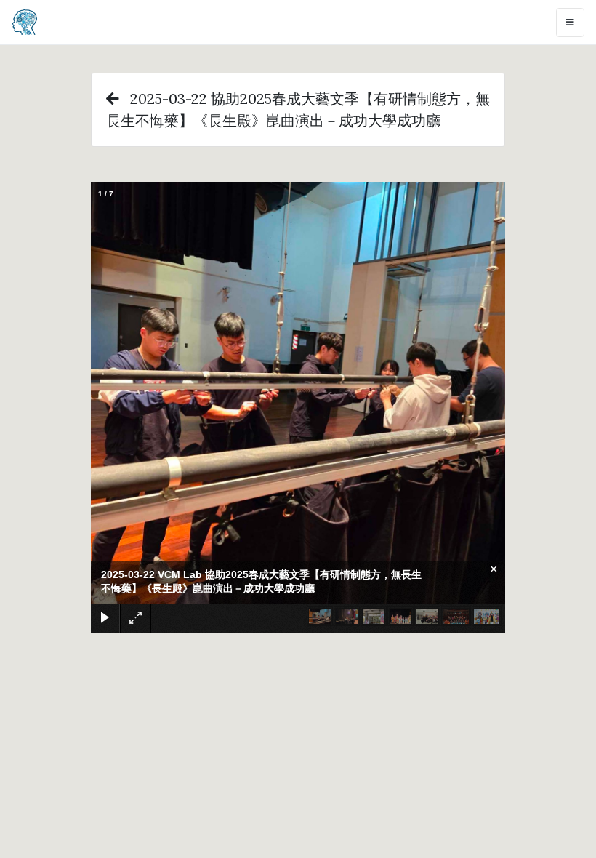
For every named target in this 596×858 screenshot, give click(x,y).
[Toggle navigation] (570, 22)
